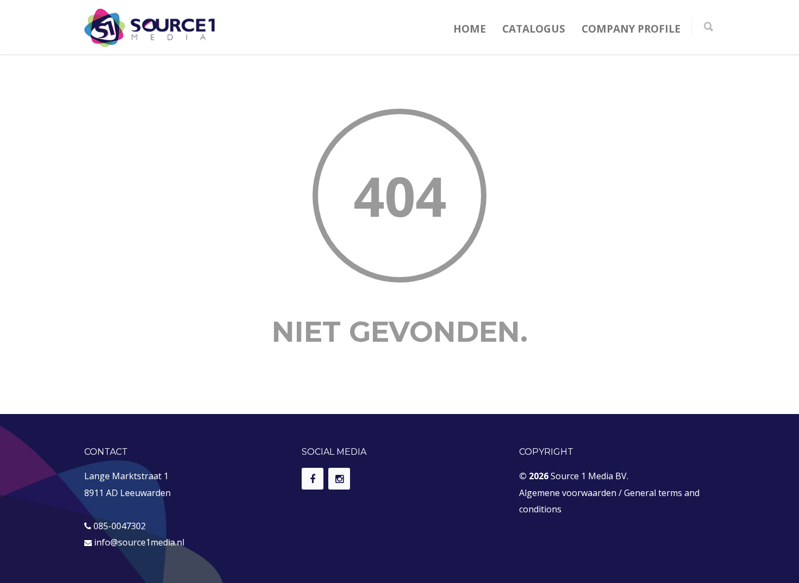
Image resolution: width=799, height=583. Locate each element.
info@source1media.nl (139, 542)
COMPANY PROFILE (631, 29)
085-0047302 (119, 526)
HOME (469, 29)
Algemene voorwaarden (567, 493)
